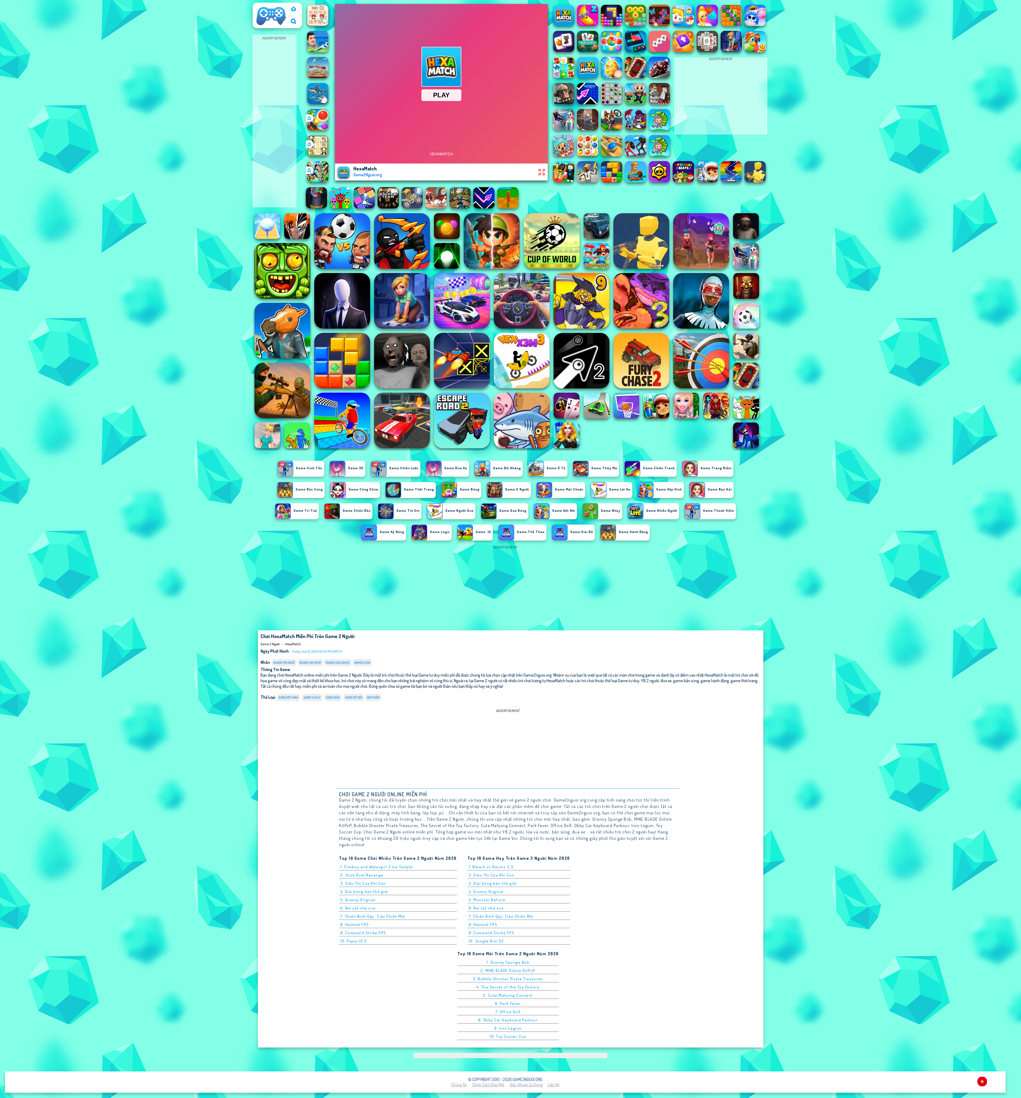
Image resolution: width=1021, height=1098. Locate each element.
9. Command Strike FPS (363, 932)
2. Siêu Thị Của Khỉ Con (491, 875)
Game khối (333, 697)
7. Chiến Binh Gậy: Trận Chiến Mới (372, 916)
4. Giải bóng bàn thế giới (364, 891)
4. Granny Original (486, 891)
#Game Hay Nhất (310, 663)
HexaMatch (293, 644)
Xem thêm (373, 697)
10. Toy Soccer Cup (508, 1036)
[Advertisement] (274, 121)
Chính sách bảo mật (488, 1084)
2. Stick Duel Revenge (362, 875)
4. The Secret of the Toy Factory (507, 987)
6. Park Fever (508, 1003)
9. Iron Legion (508, 1028)
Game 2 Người (266, 6)
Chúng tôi (459, 1084)
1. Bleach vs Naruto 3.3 (491, 866)
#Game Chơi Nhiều (338, 663)
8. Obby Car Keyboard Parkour (508, 1019)
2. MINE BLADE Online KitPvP (507, 970)
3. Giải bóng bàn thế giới (493, 883)
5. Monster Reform (487, 899)
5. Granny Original (357, 899)
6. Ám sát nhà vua (357, 908)
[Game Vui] (293, 9)
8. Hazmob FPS (354, 924)
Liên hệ (553, 1084)
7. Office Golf (508, 1011)
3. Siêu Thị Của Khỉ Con (363, 883)
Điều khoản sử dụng (526, 1084)
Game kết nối (353, 697)
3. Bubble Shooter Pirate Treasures (508, 978)
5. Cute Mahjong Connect (508, 995)
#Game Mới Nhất (284, 663)
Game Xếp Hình (288, 697)
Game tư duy (312, 697)
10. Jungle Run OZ (486, 941)
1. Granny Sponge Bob (508, 962)
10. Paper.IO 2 (353, 941)
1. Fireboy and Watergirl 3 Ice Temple (376, 866)
